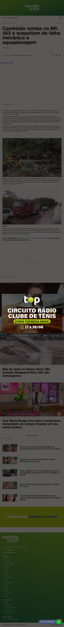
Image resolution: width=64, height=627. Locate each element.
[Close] (62, 293)
